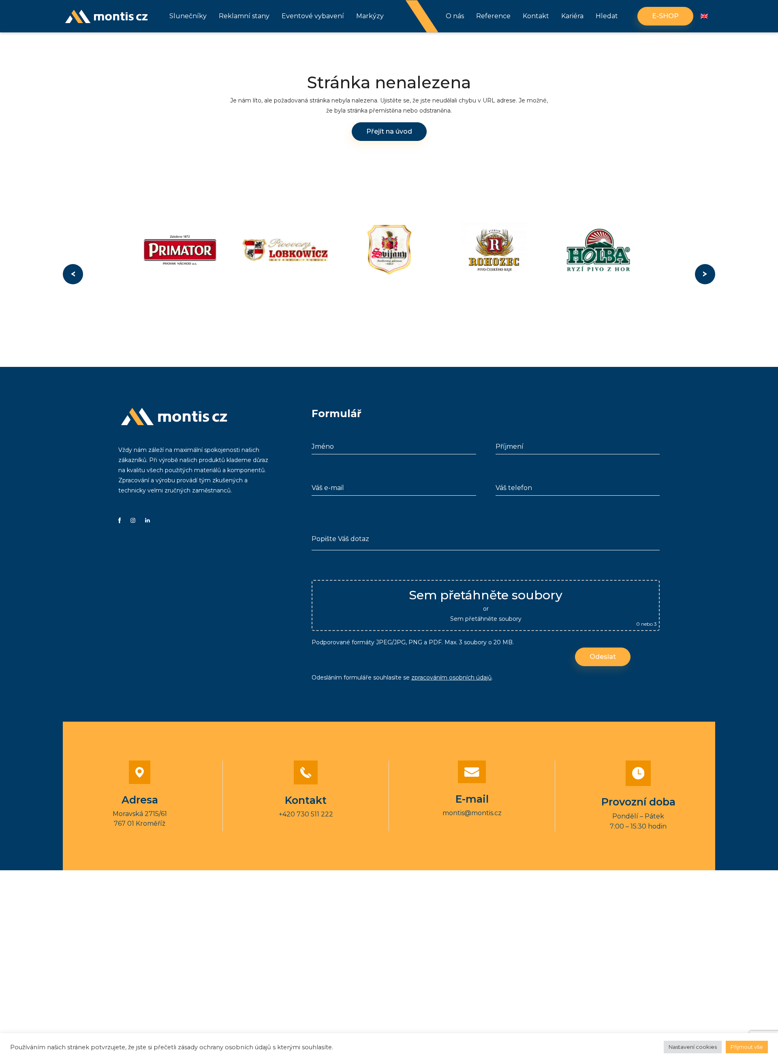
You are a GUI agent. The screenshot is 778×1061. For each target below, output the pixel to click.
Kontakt (536, 16)
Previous (73, 274)
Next (705, 274)
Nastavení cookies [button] (693, 1047)
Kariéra (572, 16)
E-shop (665, 16)
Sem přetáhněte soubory (486, 618)
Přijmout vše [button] (747, 1047)
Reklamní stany (244, 16)
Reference (493, 16)
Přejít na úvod (389, 131)
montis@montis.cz (472, 813)
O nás (455, 16)
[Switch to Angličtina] (704, 16)
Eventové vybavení (313, 16)
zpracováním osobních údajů (451, 677)
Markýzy (370, 16)
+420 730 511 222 (306, 814)
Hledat (607, 16)
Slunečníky (188, 16)
